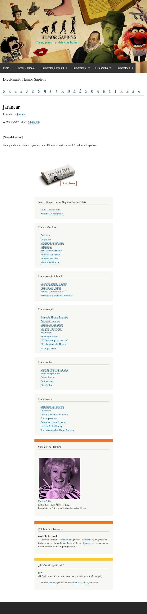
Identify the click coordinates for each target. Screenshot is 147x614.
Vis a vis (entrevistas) (51, 328)
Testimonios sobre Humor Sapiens (57, 430)
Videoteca (46, 410)
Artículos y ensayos (50, 321)
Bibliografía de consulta (52, 406)
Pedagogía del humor (51, 287)
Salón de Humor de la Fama (54, 369)
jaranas (21, 114)
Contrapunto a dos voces (52, 242)
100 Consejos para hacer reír (54, 340)
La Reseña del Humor (51, 426)
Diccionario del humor (52, 324)
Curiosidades (47, 381)
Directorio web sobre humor (54, 414)
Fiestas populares (49, 418)
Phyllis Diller (45, 501)
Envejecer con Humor (51, 250)
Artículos (45, 235)
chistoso (76, 582)
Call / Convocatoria (50, 209)
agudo (85, 582)
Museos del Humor (50, 262)
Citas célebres (48, 377)
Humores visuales (49, 258)
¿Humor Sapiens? (25, 68)
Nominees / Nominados (52, 213)
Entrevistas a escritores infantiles (57, 295)
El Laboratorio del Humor (53, 344)
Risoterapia (46, 332)
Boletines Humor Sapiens (53, 422)
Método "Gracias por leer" (53, 291)
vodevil (87, 539)
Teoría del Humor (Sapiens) (54, 317)
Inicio (6, 68)
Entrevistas (46, 246)
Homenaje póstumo (50, 373)
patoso (52, 582)
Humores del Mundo (50, 254)
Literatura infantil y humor (54, 283)
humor (87, 543)
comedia (64, 539)
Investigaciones (48, 348)
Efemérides (46, 385)
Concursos (46, 239)
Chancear (33, 122)
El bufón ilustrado (49, 336)
